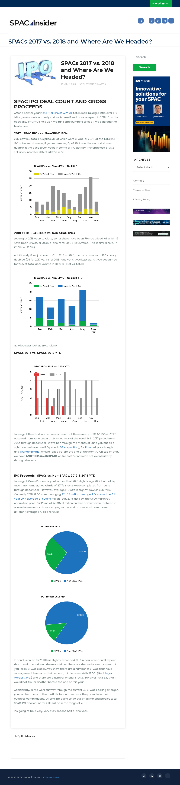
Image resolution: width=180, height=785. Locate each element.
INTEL (82, 84)
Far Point (86, 447)
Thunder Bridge (30, 451)
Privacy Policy (141, 199)
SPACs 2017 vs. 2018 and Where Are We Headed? (87, 70)
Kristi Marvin (28, 736)
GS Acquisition (69, 447)
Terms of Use (141, 190)
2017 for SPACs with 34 (57, 113)
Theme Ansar (52, 777)
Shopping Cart (160, 3)
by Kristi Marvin (96, 84)
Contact (138, 180)
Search (144, 67)
